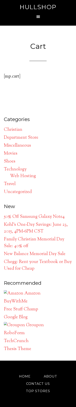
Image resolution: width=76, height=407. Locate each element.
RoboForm (14, 333)
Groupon (34, 325)
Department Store (21, 137)
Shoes (9, 161)
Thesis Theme (17, 349)
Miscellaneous (17, 145)
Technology (15, 169)
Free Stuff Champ (21, 309)
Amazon (32, 293)
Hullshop (38, 7)
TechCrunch (16, 341)
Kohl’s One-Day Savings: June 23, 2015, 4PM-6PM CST (36, 228)
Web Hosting (23, 176)
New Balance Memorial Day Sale (34, 254)
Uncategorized (18, 192)
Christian (13, 130)
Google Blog (16, 317)
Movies (10, 153)
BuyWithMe (16, 301)
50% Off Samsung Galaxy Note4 (34, 217)
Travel (10, 184)
